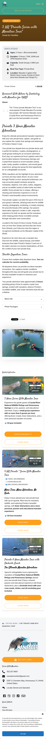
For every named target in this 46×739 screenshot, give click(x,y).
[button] (43, 714)
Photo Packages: (11, 307)
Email (23, 319)
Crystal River (12, 623)
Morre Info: (9, 299)
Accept (23, 734)
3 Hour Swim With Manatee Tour (21, 399)
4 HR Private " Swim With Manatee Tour (22, 473)
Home (4, 707)
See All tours (7, 710)
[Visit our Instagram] (13, 696)
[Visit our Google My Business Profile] (9, 696)
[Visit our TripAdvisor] (23, 696)
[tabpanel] (23, 343)
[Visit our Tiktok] (18, 696)
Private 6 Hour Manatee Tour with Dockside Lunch (21, 561)
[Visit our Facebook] (4, 696)
